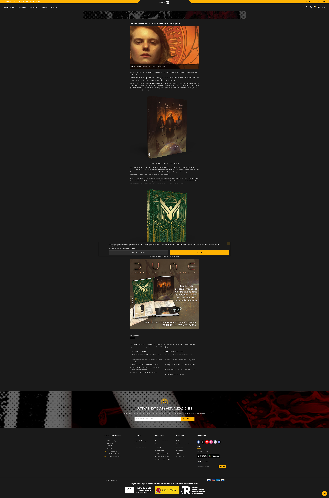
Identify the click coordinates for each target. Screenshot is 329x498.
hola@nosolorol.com (114, 456)
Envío (178, 441)
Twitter (203, 442)
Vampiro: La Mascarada (163, 459)
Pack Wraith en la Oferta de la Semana (144, 372)
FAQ (27, 2)
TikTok (215, 442)
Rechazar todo (138, 253)
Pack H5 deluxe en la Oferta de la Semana (145, 365)
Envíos (14, 2)
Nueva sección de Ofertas (175, 375)
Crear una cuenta (140, 447)
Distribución (21, 2)
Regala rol (33, 7)
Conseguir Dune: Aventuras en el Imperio (164, 163)
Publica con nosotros (162, 441)
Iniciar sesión (139, 444)
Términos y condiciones (184, 444)
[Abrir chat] (324, 493)
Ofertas (54, 7)
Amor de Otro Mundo (162, 456)
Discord (219, 442)
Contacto (8, 2)
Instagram (211, 442)
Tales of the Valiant (161, 453)
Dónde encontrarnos (113, 436)
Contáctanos (180, 456)
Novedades (22, 7)
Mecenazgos (159, 450)
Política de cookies (115, 248)
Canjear (222, 466)
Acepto (199, 253)
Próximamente (35, 2)
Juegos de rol (9, 7)
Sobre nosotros (181, 447)
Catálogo (158, 447)
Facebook (198, 442)
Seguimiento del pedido (142, 441)
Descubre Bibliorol (203, 452)
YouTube (207, 442)
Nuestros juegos (141, 66)
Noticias (44, 7)
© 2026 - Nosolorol (111, 480)
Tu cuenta (138, 436)
